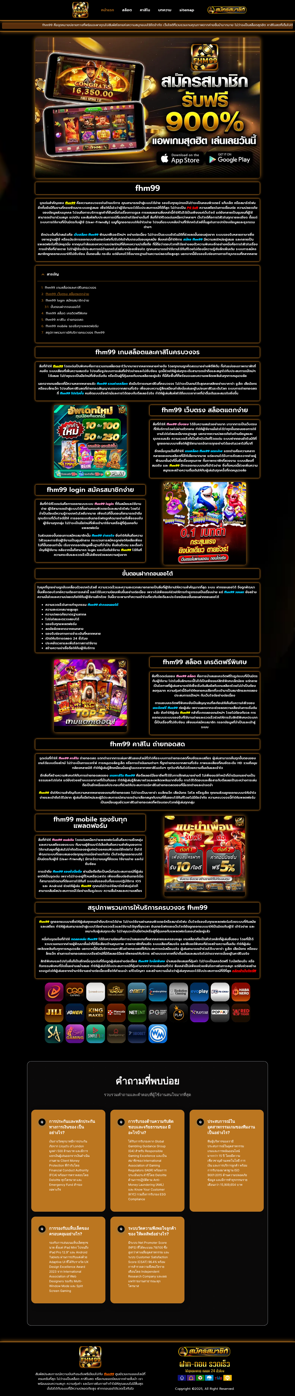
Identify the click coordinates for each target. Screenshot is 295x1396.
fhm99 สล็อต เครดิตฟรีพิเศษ (66, 313)
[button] (43, 274)
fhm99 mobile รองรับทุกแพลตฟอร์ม (72, 326)
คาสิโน (145, 10)
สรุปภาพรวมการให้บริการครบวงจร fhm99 (75, 332)
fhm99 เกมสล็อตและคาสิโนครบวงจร (70, 287)
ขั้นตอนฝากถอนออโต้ (65, 307)
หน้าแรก (107, 10)
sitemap (186, 10)
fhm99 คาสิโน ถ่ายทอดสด (64, 319)
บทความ (164, 10)
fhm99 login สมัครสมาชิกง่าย (67, 300)
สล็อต (127, 10)
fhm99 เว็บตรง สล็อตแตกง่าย (67, 294)
